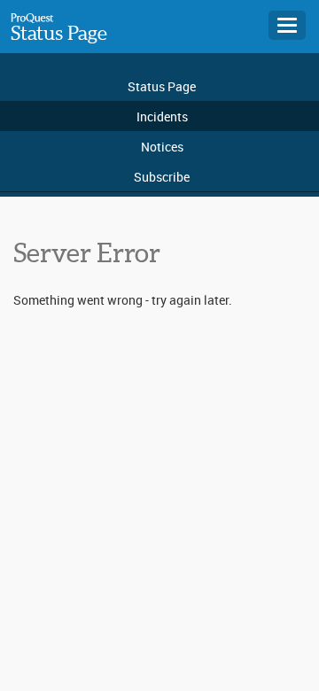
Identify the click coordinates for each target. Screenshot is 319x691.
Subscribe (162, 176)
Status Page (59, 32)
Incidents (162, 116)
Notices (162, 146)
